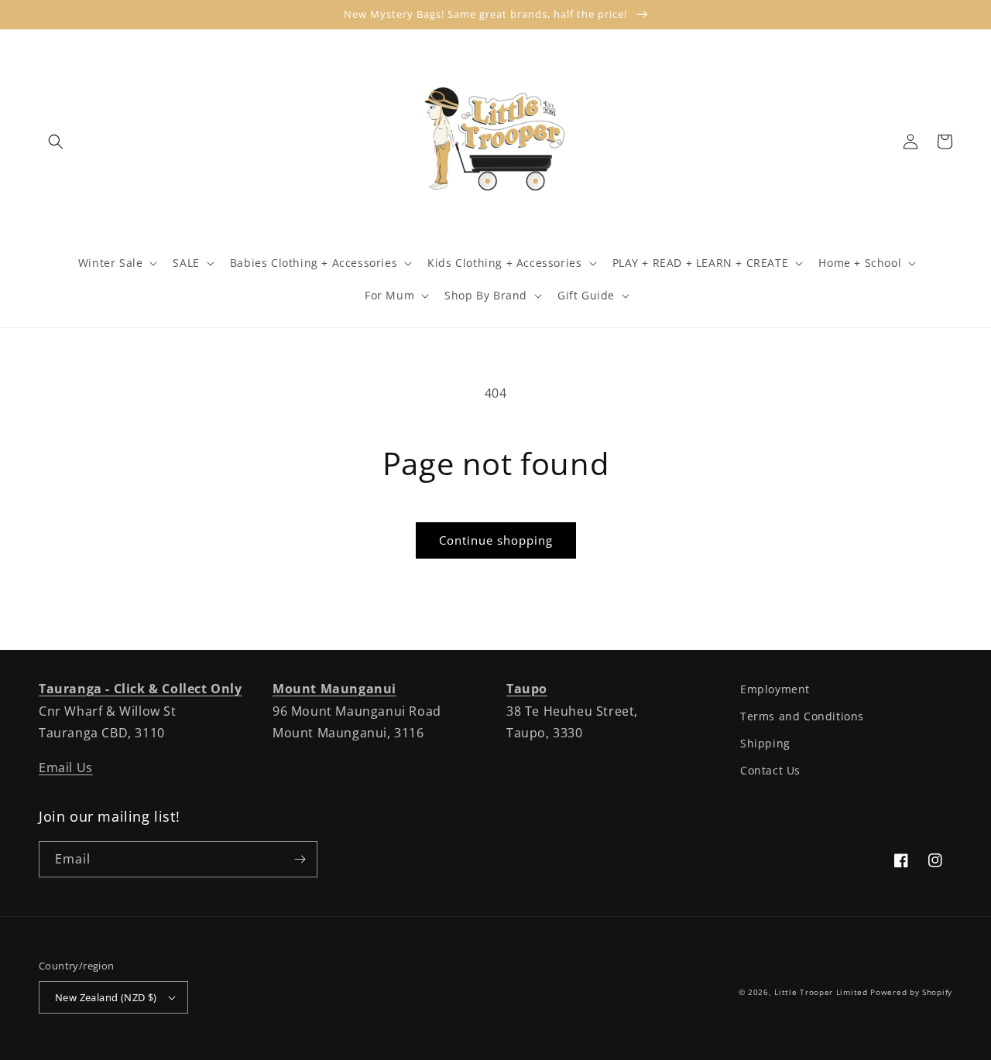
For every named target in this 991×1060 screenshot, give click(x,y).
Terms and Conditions (802, 716)
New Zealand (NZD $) (106, 997)
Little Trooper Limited (820, 991)
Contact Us (770, 770)
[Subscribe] (300, 859)
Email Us (66, 767)
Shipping (765, 743)
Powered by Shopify (911, 991)
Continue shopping (496, 540)
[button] (56, 142)
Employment (775, 689)
